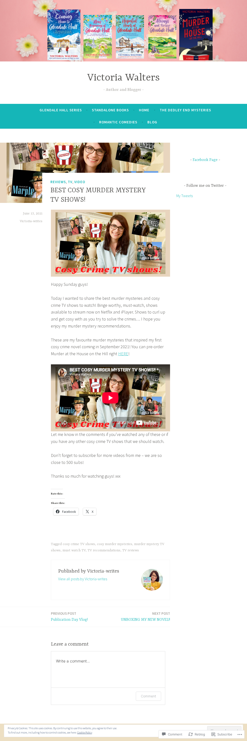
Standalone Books (110, 110)
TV (70, 182)
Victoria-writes (31, 221)
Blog (152, 122)
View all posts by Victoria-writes (82, 578)
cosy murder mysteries (114, 544)
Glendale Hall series (61, 110)
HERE (123, 353)
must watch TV (74, 550)
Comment (148, 696)
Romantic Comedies (118, 122)
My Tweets (184, 195)
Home (144, 110)
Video (79, 182)
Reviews (58, 182)
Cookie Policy (84, 732)
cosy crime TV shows (79, 544)
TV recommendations (104, 550)
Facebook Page (205, 160)
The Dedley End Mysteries (185, 110)
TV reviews (130, 550)
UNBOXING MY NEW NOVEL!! (145, 616)
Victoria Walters (123, 78)
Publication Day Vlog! (69, 616)
